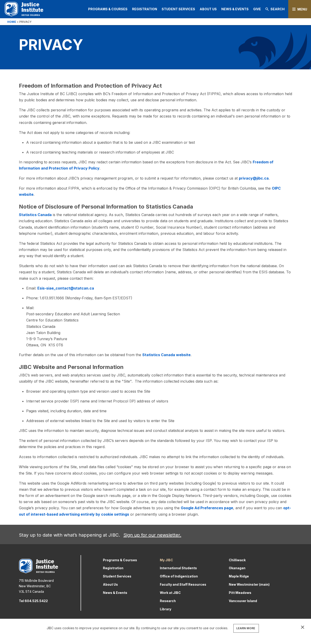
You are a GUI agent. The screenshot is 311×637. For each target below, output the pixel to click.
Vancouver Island (243, 601)
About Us (208, 9)
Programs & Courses (107, 9)
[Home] (24, 9)
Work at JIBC (170, 593)
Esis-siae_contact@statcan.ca (65, 288)
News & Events (235, 9)
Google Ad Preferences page (207, 508)
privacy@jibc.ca (254, 178)
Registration (144, 9)
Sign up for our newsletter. (152, 535)
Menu (302, 9)
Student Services (178, 9)
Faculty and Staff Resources (183, 584)
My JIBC (166, 560)
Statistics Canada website (166, 354)
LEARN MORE (245, 628)
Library (165, 609)
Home (11, 21)
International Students (178, 568)
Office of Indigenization (179, 576)
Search (277, 9)
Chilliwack (237, 560)
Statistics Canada (35, 214)
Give (257, 9)
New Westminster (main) (249, 584)
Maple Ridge (239, 576)
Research (168, 601)
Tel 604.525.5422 (33, 601)
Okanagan (237, 568)
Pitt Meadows (240, 593)
